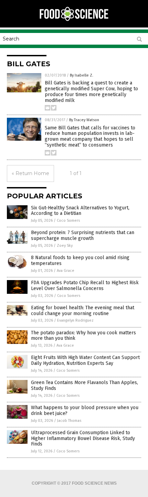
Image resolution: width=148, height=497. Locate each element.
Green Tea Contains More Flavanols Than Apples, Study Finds (84, 385)
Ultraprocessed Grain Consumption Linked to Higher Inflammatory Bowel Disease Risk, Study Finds (83, 438)
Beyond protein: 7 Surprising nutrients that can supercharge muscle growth (82, 235)
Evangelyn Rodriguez (75, 320)
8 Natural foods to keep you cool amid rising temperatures (80, 260)
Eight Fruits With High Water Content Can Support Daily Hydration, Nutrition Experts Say (85, 360)
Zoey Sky (65, 245)
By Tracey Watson (84, 120)
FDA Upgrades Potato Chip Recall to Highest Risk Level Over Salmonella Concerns (85, 285)
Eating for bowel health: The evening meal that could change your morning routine (82, 310)
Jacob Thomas (69, 420)
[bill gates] (74, 20)
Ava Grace (65, 270)
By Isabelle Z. (81, 75)
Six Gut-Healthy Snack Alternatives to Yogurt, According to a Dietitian (80, 211)
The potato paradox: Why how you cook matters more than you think (83, 336)
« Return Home (30, 173)
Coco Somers (68, 220)
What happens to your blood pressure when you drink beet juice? (84, 410)
